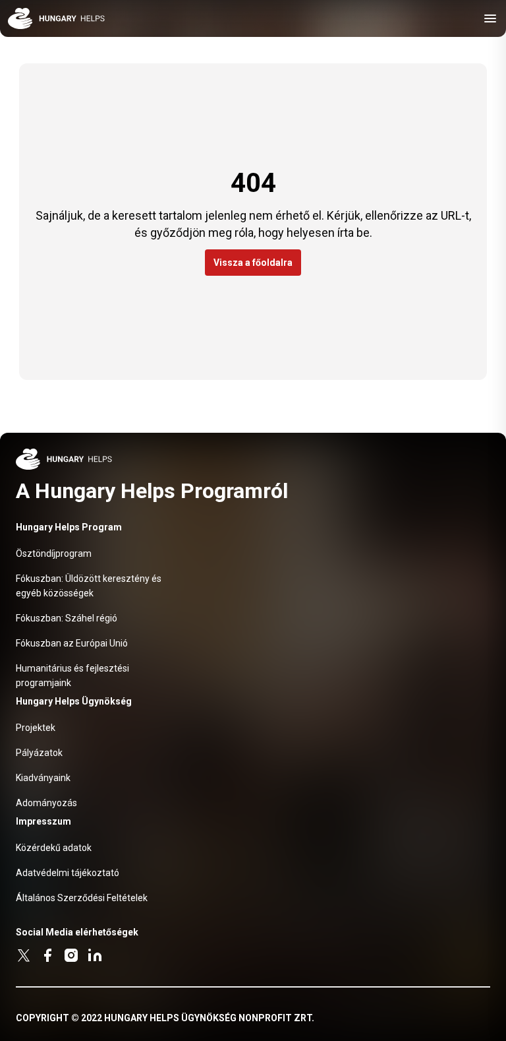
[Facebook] (47, 955)
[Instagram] (71, 955)
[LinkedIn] (95, 955)
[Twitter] (24, 955)
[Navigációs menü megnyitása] (490, 18)
